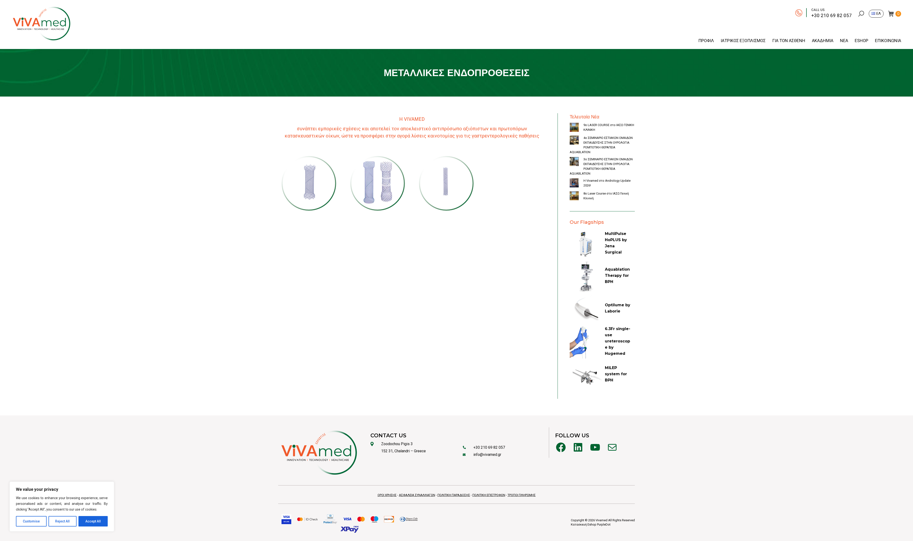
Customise (31, 521)
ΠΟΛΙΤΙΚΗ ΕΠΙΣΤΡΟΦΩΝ (488, 495)
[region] (62, 506)
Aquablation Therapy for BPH (617, 275)
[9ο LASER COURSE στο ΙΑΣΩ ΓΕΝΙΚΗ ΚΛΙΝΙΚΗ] (574, 128)
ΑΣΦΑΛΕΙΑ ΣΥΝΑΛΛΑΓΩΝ (417, 495)
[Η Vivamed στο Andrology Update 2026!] (574, 183)
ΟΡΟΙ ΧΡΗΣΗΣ (387, 495)
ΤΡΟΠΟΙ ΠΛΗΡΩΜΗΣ (522, 495)
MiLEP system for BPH (616, 374)
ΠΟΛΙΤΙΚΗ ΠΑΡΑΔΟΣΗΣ (453, 495)
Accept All (93, 521)
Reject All (62, 521)
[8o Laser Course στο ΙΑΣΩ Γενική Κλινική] (574, 196)
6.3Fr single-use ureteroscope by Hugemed (617, 341)
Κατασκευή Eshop (583, 524)
